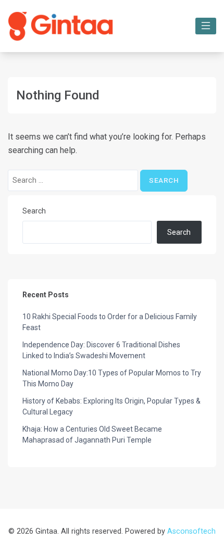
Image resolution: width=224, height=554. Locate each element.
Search (34, 211)
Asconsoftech (191, 531)
